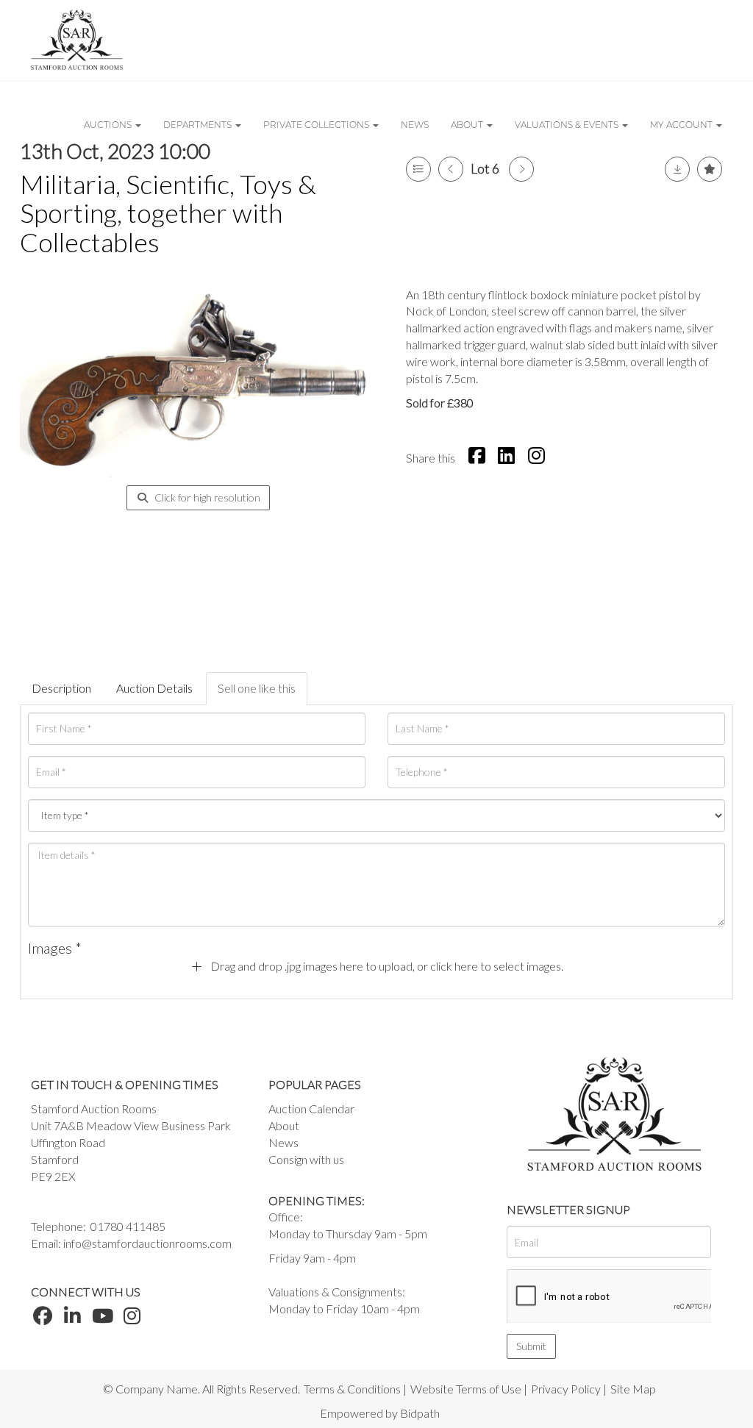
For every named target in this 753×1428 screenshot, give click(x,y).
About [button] (468, 124)
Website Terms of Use (465, 1389)
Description (61, 688)
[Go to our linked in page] (75, 1318)
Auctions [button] (109, 124)
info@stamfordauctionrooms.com (147, 1243)
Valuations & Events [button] (568, 124)
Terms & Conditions (352, 1389)
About (283, 1125)
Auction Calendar (311, 1108)
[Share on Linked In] (509, 458)
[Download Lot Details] (677, 169)
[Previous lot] (450, 169)
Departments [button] (198, 124)
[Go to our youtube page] (104, 1318)
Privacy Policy (566, 1389)
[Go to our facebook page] (45, 1318)
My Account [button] (682, 124)
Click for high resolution (206, 497)
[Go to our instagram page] (538, 458)
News (415, 124)
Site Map (633, 1389)
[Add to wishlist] (709, 169)
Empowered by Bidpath (380, 1413)
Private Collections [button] (317, 124)
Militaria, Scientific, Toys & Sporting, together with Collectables (168, 213)
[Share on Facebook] (479, 458)
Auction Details (154, 688)
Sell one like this (257, 688)
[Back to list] (418, 169)
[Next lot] (521, 169)
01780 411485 (127, 1226)
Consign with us (306, 1159)
